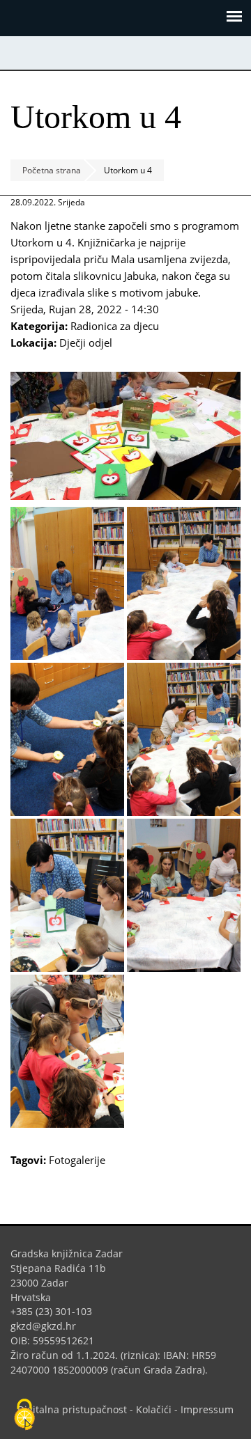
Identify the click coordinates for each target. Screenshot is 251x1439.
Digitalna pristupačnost (72, 1409)
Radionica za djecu (114, 326)
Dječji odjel (85, 342)
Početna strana (51, 170)
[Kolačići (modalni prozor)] (24, 1415)
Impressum (207, 1409)
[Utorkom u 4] (125, 496)
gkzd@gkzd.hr (48, 1325)
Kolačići (154, 1409)
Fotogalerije (77, 1160)
